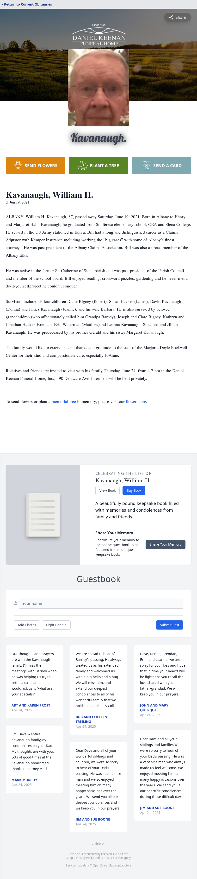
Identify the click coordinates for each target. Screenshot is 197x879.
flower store (136, 401)
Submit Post (169, 625)
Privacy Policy (85, 858)
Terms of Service (111, 858)
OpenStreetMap (103, 865)
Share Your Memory (165, 544)
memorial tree (64, 401)
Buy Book (134, 490)
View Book (107, 490)
